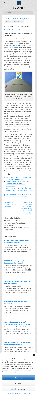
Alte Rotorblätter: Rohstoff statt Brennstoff (15, 303)
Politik (15, 19)
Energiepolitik (25, 19)
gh (19, 29)
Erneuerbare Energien (21, 196)
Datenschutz (10, 393)
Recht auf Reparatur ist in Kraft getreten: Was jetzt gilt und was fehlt (17, 323)
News (23, 194)
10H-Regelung (10, 196)
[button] (34, 355)
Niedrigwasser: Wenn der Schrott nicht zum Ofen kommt (18, 282)
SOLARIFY (19, 7)
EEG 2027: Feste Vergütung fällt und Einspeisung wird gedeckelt (16, 262)
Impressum (27, 393)
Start (8, 19)
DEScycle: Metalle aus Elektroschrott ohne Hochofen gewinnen (17, 343)
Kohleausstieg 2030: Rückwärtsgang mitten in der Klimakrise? (16, 241)
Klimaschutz (17, 194)
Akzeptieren (18, 378)
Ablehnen (18, 383)
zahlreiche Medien (12, 47)
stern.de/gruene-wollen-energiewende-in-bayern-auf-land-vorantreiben (17, 184)
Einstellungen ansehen (18, 389)
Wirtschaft (28, 194)
